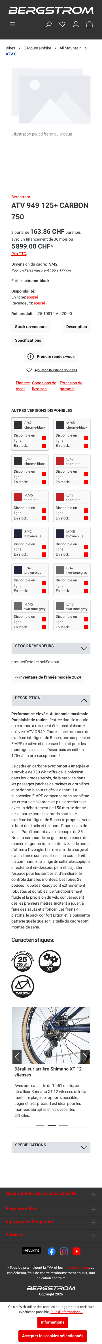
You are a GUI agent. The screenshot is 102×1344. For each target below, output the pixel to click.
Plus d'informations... (66, 1311)
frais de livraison (76, 1267)
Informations (52, 1322)
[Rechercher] (49, 24)
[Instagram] (64, 1251)
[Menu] (12, 24)
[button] (15, 1056)
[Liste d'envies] (62, 24)
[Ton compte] (76, 24)
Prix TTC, (19, 254)
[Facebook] (52, 1251)
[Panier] (89, 24)
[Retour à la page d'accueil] (51, 10)
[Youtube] (76, 1251)
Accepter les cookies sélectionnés (52, 1336)
